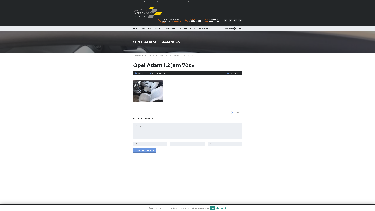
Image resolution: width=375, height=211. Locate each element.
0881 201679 (149, 2)
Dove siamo (146, 28)
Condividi (237, 112)
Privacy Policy (204, 28)
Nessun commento (234, 73)
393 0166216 (213, 19)
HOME (135, 28)
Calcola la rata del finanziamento (180, 28)
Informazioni (221, 208)
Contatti (158, 28)
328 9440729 (214, 21)
